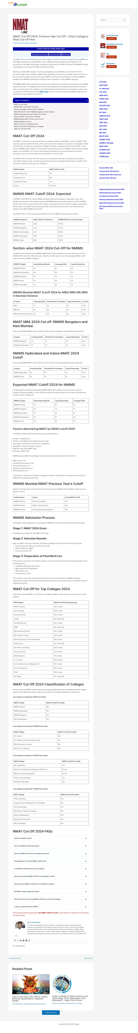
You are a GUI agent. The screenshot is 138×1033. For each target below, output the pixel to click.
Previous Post (14, 958)
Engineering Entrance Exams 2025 (112, 189)
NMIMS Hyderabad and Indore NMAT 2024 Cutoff (30, 114)
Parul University (54, 54)
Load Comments (51, 1012)
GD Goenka (66, 54)
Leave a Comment (58, 1003)
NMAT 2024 (44, 92)
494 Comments (17, 1004)
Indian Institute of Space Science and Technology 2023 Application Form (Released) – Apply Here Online (70, 998)
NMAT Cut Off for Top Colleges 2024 (26, 124)
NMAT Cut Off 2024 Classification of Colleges (29, 126)
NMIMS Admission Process (22, 121)
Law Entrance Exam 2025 (108, 196)
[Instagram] (29, 941)
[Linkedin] (21, 941)
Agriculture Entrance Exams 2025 (111, 203)
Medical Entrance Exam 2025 (110, 193)
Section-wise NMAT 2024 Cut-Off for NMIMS (28, 109)
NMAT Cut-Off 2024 (20, 104)
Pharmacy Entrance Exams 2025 (111, 199)
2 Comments (17, 43)
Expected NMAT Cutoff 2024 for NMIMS (27, 116)
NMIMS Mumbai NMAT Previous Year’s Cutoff (28, 119)
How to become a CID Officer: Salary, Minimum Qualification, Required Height (30, 998)
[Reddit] (26, 941)
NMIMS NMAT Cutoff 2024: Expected (26, 107)
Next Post (88, 958)
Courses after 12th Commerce (110, 175)
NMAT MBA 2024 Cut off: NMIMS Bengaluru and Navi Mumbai (34, 112)
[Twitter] (18, 941)
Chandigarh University (39, 54)
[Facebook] (15, 941)
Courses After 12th (106, 168)
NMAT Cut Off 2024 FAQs (22, 129)
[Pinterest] (23, 941)
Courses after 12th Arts (107, 178)
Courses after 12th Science (109, 171)
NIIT (107, 54)
